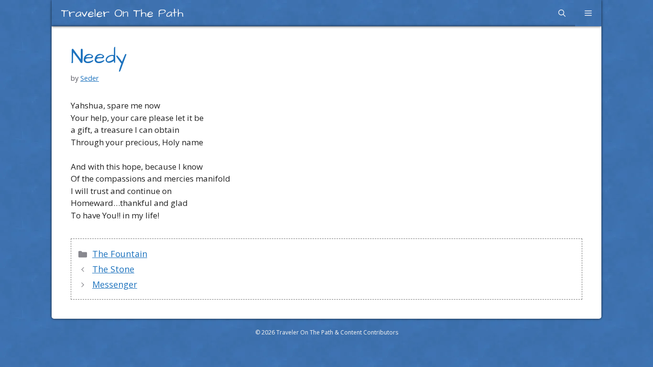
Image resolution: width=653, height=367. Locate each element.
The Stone (113, 269)
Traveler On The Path (122, 13)
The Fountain (119, 253)
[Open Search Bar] (562, 13)
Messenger (114, 284)
